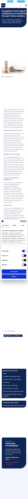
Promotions (6, 382)
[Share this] (9, 335)
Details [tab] (14, 225)
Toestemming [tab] (5, 225)
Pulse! (4, 373)
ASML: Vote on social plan (10, 385)
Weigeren (14, 276)
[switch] (24, 255)
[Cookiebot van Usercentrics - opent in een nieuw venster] (20, 221)
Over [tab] (23, 225)
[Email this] (5, 335)
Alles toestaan (14, 271)
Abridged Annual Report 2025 (11, 376)
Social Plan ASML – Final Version (12, 379)
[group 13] (3, 5)
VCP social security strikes (10, 388)
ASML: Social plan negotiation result (13, 391)
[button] (20, 5)
